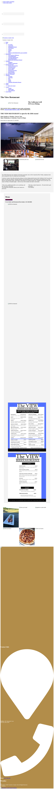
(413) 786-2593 (7, 778)
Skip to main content (7, 2)
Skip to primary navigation (8, 1)
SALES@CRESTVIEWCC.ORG (12, 109)
